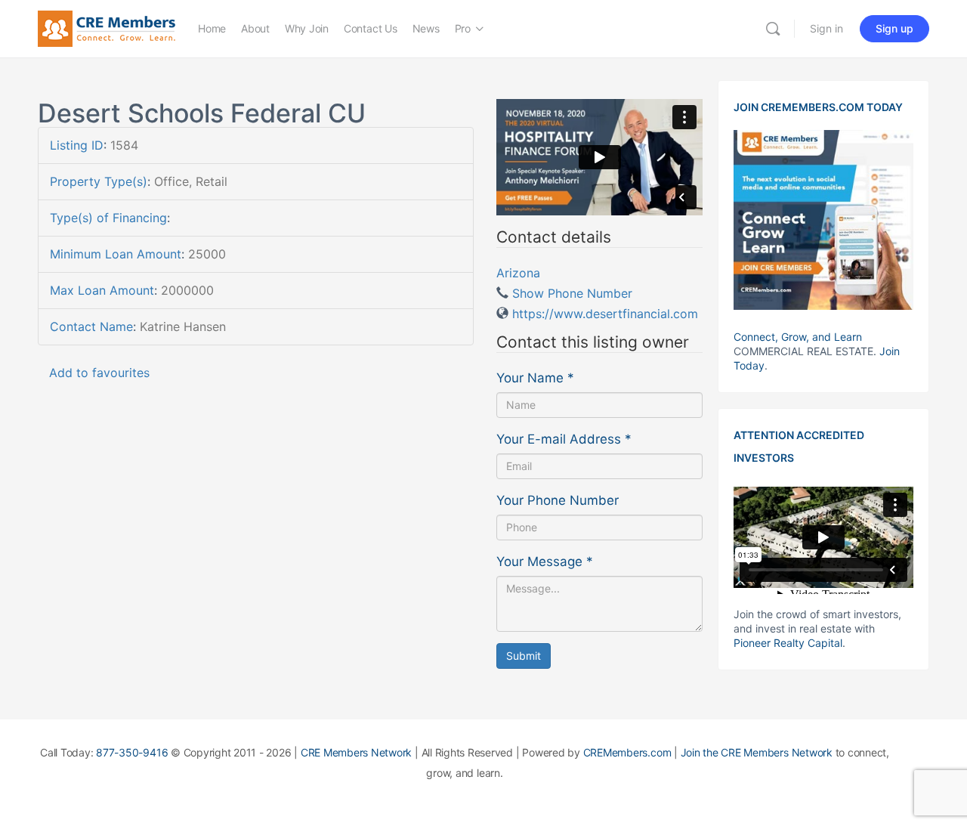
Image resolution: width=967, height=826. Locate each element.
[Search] (773, 29)
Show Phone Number (572, 293)
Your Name (535, 377)
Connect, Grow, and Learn (798, 336)
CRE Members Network (356, 752)
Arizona (518, 272)
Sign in (826, 28)
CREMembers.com (627, 752)
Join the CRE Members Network (757, 752)
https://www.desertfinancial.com (605, 313)
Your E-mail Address (564, 439)
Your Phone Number (557, 500)
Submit (523, 655)
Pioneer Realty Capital (788, 642)
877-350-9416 (132, 752)
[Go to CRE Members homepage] (106, 28)
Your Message (544, 561)
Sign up (894, 28)
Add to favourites (99, 372)
